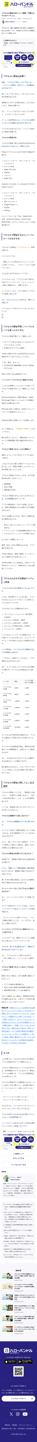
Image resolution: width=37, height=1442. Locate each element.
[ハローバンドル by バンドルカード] (18, 4)
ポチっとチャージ (13, 300)
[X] (17, 1414)
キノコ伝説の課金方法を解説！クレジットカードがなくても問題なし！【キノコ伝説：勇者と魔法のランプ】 (18, 1034)
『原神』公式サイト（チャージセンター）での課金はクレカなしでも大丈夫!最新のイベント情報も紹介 (18, 1022)
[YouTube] (25, 1414)
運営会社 (7, 1425)
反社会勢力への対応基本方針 (26, 1428)
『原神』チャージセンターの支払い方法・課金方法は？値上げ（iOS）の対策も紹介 (18, 1028)
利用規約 (14, 1425)
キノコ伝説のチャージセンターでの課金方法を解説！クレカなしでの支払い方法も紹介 (18, 1040)
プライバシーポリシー (25, 1425)
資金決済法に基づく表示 (9, 1428)
